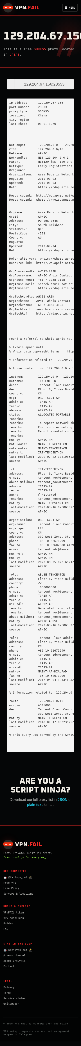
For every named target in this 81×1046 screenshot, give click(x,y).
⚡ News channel (14, 955)
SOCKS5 (40, 49)
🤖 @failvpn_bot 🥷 (17, 877)
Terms (7, 993)
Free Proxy (11, 888)
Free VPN (9, 883)
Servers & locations (18, 894)
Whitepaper (11, 1004)
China (14, 54)
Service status (14, 998)
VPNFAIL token (13, 912)
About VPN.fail (14, 961)
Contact (8, 966)
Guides (8, 923)
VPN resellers (13, 918)
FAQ (5, 929)
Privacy (8, 987)
